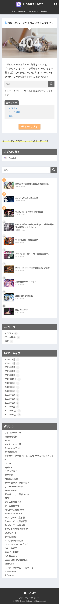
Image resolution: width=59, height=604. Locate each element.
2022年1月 (11, 407)
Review (44, 11)
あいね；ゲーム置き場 (15, 525)
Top (13, 11)
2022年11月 (12, 379)
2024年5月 (11, 363)
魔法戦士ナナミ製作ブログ (17, 494)
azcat (7, 440)
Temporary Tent (12, 448)
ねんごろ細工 (11, 548)
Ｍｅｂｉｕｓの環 (13, 444)
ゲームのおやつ (12, 506)
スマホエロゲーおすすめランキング (21, 567)
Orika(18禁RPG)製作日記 (16, 560)
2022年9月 (11, 383)
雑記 (11, 116)
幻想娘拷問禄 (11, 436)
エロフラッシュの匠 (14, 540)
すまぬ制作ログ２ (13, 502)
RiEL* (7, 498)
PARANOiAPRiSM (13, 513)
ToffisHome (10, 571)
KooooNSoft (11, 490)
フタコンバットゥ (13, 432)
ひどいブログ (11, 471)
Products (33, 11)
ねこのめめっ (11, 556)
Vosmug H (10, 564)
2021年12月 (12, 410)
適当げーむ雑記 (12, 552)
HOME (31, 593)
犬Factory (9, 575)
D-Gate (8, 463)
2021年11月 (12, 414)
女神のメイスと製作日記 (16, 521)
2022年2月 (11, 403)
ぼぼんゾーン (11, 533)
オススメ (13, 108)
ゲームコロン (11, 537)
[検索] (51, 84)
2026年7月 (11, 359)
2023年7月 (11, 367)
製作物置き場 (11, 452)
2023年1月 (11, 375)
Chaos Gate (33, 4)
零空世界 (9, 475)
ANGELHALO (11, 479)
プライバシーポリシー (29, 598)
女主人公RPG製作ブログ (16, 529)
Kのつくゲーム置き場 (15, 517)
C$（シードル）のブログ (16, 544)
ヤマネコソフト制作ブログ (17, 483)
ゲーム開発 (14, 112)
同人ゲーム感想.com (14, 510)
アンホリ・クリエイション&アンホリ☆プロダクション (29, 458)
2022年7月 (11, 391)
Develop (22, 11)
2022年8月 (11, 387)
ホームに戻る (31, 126)
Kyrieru (8, 467)
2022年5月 (11, 399)
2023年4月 (11, 371)
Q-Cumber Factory (14, 486)
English (12, 158)
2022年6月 (11, 395)
